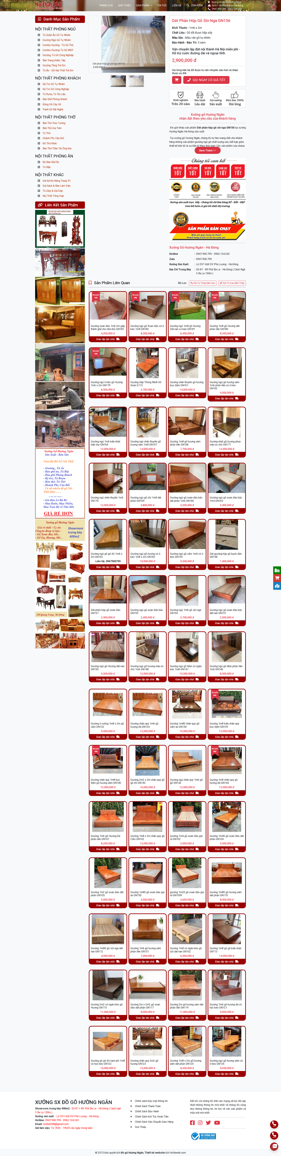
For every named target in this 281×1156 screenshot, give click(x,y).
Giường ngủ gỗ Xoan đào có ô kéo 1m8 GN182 (147, 327)
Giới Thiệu (124, 5)
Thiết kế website (155, 1152)
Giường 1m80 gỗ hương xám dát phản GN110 (226, 894)
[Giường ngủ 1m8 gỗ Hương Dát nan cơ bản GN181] (187, 307)
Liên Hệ (176, 5)
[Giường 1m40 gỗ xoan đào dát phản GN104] (226, 817)
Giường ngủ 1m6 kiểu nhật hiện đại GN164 (105, 443)
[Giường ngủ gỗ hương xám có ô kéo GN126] (226, 1042)
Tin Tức (162, 5)
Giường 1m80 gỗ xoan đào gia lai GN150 (147, 894)
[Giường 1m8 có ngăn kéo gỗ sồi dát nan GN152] (187, 929)
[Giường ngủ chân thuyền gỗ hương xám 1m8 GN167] (147, 422)
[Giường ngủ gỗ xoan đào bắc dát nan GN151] (226, 591)
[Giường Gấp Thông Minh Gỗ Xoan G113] (147, 363)
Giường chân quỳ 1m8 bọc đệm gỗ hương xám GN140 (106, 781)
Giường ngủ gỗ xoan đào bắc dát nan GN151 (226, 611)
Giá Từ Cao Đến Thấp (233, 283)
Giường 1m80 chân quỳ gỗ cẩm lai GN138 (184, 725)
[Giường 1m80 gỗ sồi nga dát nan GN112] (108, 929)
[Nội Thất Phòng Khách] (60, 633)
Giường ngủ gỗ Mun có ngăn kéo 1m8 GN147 (186, 668)
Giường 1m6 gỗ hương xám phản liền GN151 (145, 950)
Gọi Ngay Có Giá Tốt (208, 80)
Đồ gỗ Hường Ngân (132, 1152)
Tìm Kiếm (197, 5)
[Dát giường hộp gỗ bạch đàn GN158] (226, 535)
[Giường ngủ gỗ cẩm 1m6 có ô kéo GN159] (187, 535)
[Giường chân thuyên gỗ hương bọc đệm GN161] (187, 363)
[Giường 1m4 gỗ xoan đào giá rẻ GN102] (187, 817)
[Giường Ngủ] (60, 324)
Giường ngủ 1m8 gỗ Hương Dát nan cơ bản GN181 (185, 327)
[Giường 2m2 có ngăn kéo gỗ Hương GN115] (108, 985)
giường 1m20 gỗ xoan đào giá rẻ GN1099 (187, 894)
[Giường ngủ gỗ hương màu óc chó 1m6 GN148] (147, 647)
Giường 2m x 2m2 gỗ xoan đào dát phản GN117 (145, 1006)
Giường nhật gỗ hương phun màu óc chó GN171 (225, 443)
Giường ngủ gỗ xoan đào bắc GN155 (146, 611)
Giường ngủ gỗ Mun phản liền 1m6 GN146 (226, 668)
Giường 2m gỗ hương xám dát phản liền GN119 (186, 1006)
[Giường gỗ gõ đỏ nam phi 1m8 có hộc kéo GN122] (108, 1042)
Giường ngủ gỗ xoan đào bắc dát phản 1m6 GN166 (186, 499)
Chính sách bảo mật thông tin (151, 1101)
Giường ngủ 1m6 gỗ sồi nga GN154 (185, 611)
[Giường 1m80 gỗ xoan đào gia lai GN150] (147, 873)
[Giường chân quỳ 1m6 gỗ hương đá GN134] (147, 704)
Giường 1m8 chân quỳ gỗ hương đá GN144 (224, 781)
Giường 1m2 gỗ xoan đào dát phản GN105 (107, 894)
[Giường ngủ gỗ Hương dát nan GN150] (108, 647)
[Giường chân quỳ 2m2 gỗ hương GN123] (147, 1042)
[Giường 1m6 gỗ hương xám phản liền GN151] (147, 929)
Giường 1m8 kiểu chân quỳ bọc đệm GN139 (224, 725)
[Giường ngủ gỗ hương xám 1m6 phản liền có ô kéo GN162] (226, 363)
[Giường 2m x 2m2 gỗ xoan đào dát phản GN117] (147, 985)
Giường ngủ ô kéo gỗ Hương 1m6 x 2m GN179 (107, 384)
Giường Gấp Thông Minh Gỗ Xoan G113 (145, 384)
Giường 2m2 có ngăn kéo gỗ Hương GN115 (107, 1006)
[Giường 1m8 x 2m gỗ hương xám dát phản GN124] (187, 1042)
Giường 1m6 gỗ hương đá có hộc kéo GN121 (226, 1006)
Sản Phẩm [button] (143, 5)
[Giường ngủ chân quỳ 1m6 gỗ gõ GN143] (187, 761)
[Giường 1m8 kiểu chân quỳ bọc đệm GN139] (226, 704)
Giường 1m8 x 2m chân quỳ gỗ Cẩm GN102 (147, 837)
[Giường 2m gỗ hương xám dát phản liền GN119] (187, 985)
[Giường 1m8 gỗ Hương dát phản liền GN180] (226, 307)
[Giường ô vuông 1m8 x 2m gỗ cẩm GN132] (108, 704)
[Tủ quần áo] (60, 291)
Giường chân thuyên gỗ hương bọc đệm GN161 (186, 384)
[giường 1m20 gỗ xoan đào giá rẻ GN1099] (187, 873)
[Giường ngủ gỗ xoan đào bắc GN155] (147, 591)
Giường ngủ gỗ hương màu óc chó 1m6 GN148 (147, 668)
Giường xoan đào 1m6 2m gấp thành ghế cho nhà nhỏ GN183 (108, 327)
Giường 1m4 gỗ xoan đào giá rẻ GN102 (186, 837)
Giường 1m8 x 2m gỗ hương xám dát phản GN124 (185, 1062)
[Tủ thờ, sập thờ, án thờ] (60, 262)
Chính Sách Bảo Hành (146, 1111)
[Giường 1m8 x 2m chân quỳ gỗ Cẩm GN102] (147, 817)
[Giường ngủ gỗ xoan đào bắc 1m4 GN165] (226, 478)
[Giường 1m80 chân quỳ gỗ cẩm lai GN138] (187, 704)
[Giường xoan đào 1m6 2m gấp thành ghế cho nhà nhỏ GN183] (108, 307)
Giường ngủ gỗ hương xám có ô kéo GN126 (226, 1062)
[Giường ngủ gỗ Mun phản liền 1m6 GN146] (226, 647)
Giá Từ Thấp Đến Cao (204, 283)
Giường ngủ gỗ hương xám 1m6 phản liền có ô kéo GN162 (224, 385)
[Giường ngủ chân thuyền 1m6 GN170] (108, 478)
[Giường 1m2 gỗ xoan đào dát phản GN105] (108, 873)
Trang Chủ (106, 5)
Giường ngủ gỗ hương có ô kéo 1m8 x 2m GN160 (145, 555)
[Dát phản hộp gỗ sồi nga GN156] (50, 5)
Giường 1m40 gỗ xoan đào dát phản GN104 (227, 837)
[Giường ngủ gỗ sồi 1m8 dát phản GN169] (147, 478)
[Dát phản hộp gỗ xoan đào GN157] (108, 591)
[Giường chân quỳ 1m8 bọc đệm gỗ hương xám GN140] (108, 761)
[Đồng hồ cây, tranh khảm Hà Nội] (60, 229)
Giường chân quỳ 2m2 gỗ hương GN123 (144, 1062)
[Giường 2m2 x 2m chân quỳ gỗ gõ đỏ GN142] (147, 761)
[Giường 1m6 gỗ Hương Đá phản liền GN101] (108, 817)
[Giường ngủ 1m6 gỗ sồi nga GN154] (187, 591)
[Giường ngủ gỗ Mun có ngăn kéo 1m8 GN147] (187, 647)
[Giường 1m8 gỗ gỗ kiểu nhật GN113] (226, 929)
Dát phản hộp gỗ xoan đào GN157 (105, 611)
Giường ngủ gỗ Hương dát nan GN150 (107, 668)
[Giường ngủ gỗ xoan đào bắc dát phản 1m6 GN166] (187, 478)
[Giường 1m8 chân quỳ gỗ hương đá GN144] (226, 761)
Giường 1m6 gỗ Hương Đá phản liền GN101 (105, 837)
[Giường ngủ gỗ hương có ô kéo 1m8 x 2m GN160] (147, 535)
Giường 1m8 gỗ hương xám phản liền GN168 (185, 443)
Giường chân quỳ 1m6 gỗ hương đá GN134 (144, 725)
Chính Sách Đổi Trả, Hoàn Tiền (151, 1116)
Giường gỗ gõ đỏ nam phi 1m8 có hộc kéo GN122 (108, 1062)
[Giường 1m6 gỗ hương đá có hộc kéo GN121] (226, 985)
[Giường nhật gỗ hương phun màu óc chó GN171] (226, 422)
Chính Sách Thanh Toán (147, 1106)
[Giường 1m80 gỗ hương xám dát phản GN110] (226, 873)
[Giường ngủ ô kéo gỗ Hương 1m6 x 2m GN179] (108, 363)
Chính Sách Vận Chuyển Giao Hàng (153, 1121)
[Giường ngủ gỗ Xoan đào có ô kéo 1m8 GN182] (147, 307)
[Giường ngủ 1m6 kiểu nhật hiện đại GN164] (108, 422)
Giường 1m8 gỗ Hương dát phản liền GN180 (225, 327)
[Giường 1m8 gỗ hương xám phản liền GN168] (187, 422)
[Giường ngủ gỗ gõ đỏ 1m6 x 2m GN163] (108, 535)
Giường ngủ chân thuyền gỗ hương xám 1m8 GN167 (145, 443)
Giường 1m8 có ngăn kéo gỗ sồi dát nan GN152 (186, 950)
